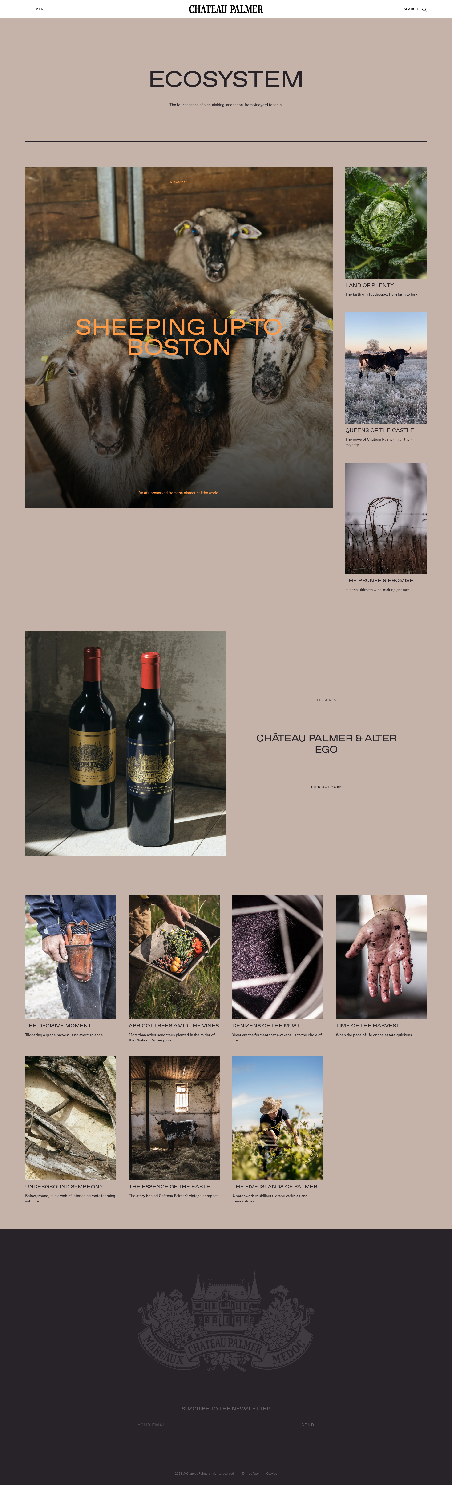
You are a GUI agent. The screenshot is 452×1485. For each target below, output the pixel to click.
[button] (28, 9)
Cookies (271, 1473)
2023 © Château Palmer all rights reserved (204, 1473)
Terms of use (250, 1473)
